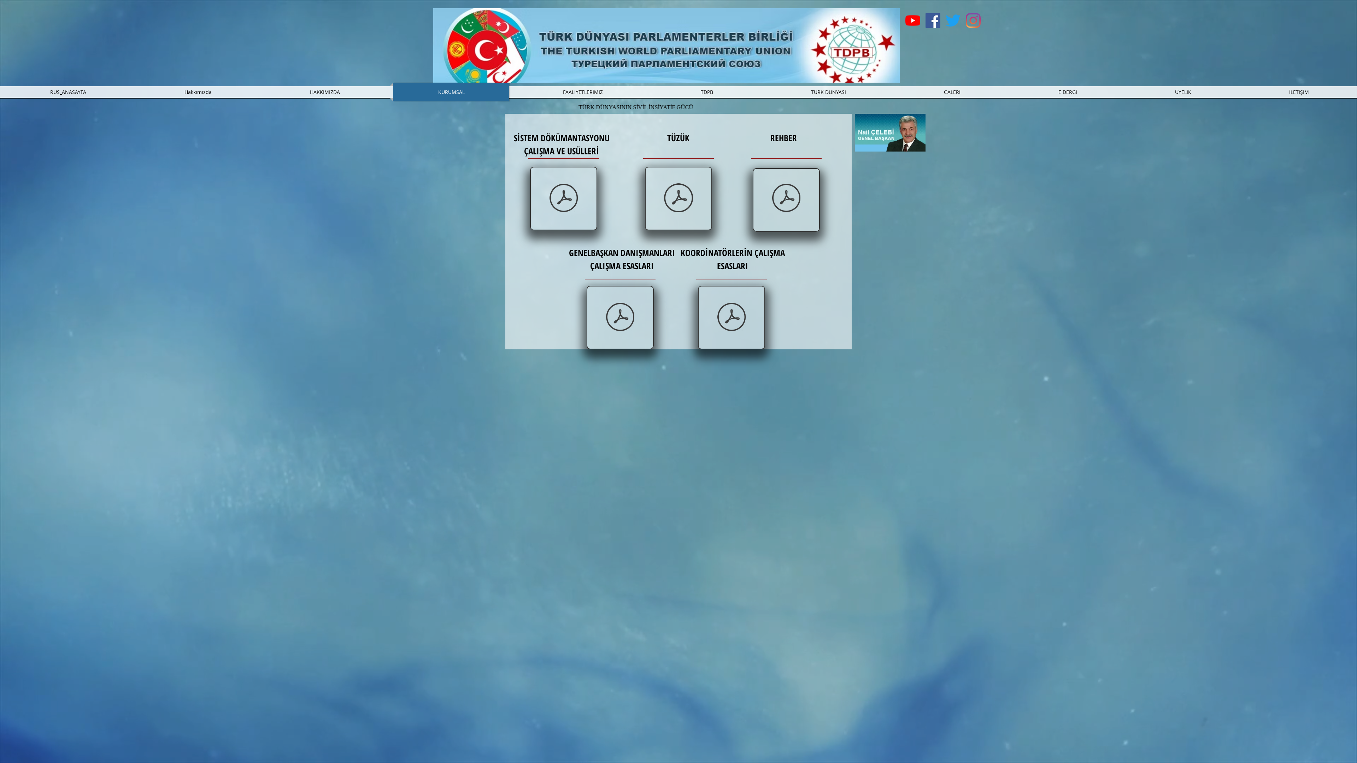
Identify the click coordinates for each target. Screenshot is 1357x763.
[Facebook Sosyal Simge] (933, 20)
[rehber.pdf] (786, 198)
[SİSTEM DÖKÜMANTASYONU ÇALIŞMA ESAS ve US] (564, 198)
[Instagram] (973, 20)
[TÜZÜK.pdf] (678, 198)
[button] (583, 92)
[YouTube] (912, 20)
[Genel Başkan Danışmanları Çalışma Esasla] (620, 317)
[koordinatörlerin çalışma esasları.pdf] (731, 317)
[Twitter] (953, 20)
